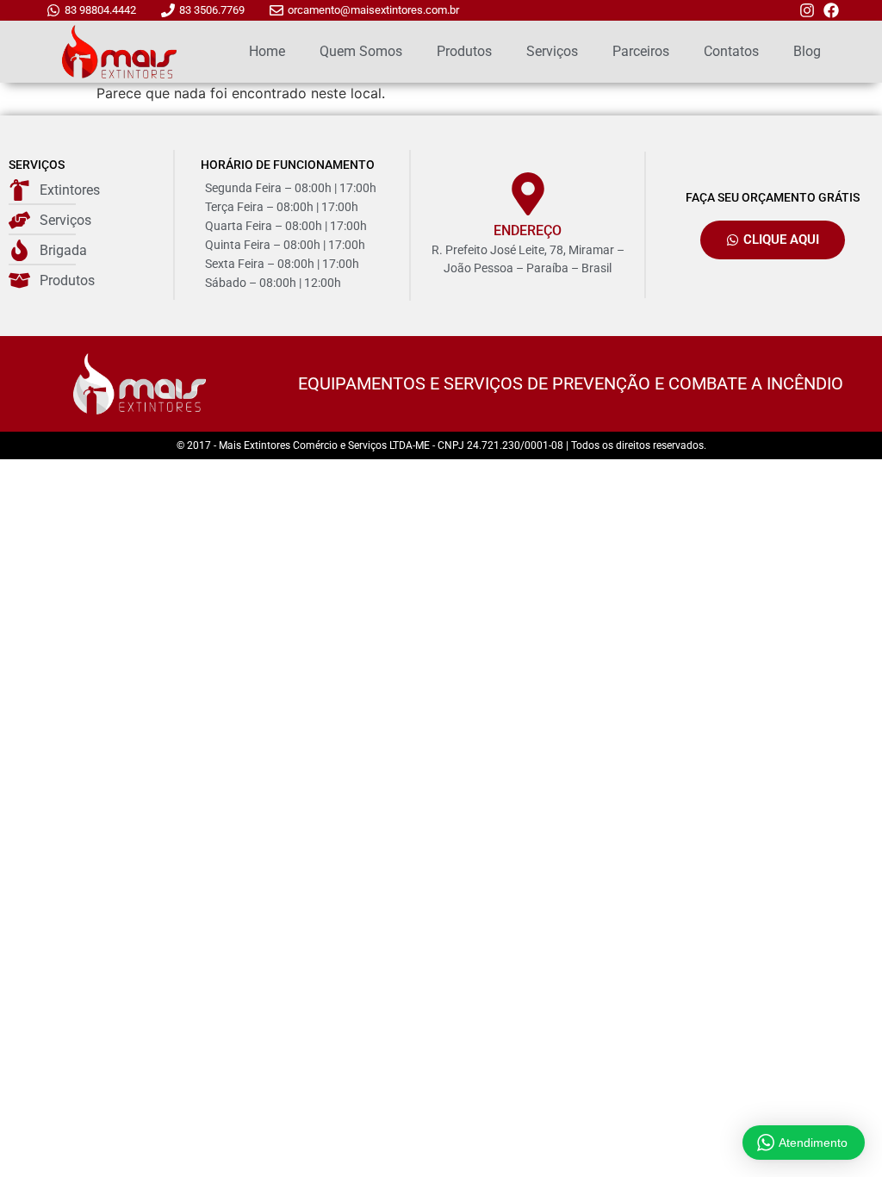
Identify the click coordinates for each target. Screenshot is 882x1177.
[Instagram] (807, 10)
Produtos (464, 51)
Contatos (731, 51)
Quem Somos (361, 51)
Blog (807, 51)
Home (267, 51)
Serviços (552, 51)
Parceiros (640, 51)
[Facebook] (831, 10)
